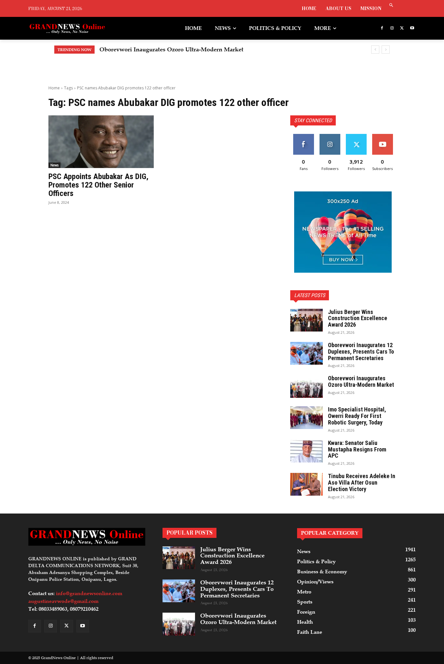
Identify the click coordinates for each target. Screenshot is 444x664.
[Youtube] (412, 28)
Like (303, 136)
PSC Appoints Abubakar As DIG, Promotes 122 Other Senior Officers (98, 185)
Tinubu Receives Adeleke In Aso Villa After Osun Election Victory (361, 482)
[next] (386, 50)
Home (54, 88)
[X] (402, 28)
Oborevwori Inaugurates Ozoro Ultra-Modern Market (361, 381)
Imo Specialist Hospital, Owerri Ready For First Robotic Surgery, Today (201, 49)
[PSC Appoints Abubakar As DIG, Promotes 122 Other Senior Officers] (101, 141)
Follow (329, 136)
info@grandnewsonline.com (89, 593)
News (54, 165)
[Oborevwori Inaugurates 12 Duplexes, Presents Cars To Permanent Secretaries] (306, 353)
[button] (391, 6)
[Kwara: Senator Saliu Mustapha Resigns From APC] (306, 451)
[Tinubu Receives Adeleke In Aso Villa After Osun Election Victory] (306, 484)
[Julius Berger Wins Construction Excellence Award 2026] (306, 320)
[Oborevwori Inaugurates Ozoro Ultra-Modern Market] (306, 386)
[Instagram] (392, 28)
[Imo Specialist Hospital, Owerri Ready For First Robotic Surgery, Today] (306, 417)
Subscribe (382, 136)
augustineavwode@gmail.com (63, 601)
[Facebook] (382, 28)
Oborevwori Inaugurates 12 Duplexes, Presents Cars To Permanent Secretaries (361, 351)
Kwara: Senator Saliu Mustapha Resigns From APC (357, 449)
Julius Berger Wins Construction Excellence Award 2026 (357, 318)
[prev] (375, 50)
